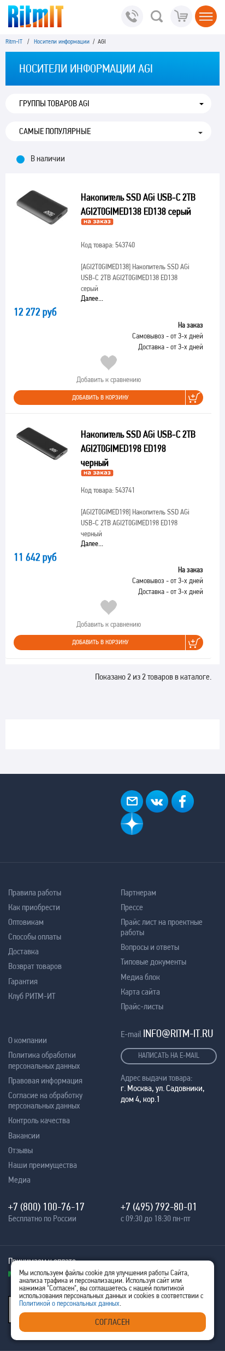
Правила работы (34, 892)
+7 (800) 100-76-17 (46, 1206)
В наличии (48, 158)
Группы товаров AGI (54, 103)
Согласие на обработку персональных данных (45, 1100)
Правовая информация (45, 1080)
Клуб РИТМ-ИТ (31, 996)
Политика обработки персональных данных (44, 1060)
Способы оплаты (34, 936)
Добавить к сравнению (108, 379)
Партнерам (138, 892)
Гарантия (23, 981)
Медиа (19, 1179)
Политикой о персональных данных (69, 1303)
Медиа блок (140, 977)
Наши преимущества (42, 1165)
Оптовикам (26, 922)
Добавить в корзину (100, 397)
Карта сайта (140, 991)
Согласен (112, 1322)
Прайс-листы (142, 1006)
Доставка (23, 951)
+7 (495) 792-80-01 (159, 1206)
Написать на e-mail (168, 1055)
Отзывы (20, 1150)
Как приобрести (34, 907)
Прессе (132, 907)
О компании (27, 1040)
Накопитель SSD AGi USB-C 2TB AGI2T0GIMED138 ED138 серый (138, 204)
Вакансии (24, 1135)
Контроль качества (39, 1120)
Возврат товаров (35, 966)
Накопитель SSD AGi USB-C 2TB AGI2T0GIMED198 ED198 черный (138, 448)
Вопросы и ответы (150, 947)
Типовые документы (153, 961)
